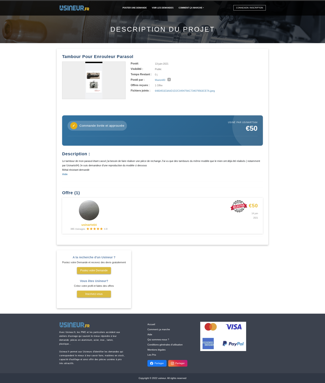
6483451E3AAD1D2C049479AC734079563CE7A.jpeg (185, 90)
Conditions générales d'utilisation (165, 344)
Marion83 (160, 79)
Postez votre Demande (94, 270)
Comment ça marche (190, 8)
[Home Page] (75, 7)
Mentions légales (156, 349)
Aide (149, 334)
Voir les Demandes (163, 8)
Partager (159, 363)
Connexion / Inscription (249, 8)
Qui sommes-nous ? (158, 339)
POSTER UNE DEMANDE (135, 8)
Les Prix (151, 354)
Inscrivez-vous (94, 293)
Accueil (151, 324)
